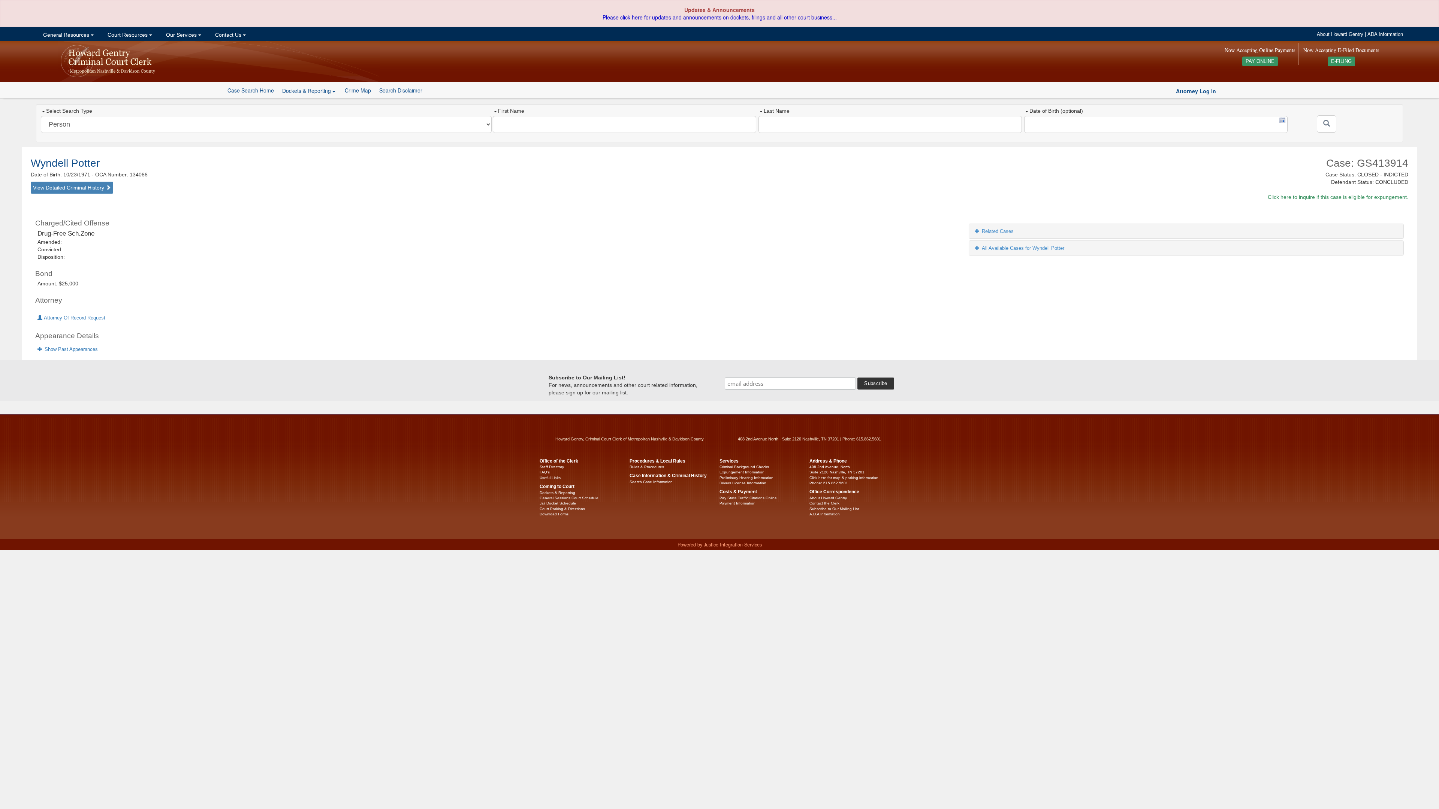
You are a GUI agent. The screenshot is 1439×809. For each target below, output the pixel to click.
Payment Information (737, 503)
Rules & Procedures (647, 467)
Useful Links (550, 478)
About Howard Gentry (1340, 34)
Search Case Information (651, 482)
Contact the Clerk (824, 503)
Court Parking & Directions (562, 509)
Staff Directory (552, 467)
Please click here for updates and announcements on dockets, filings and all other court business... (720, 17)
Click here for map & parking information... (845, 478)
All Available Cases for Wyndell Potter (1023, 248)
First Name (511, 111)
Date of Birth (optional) (1056, 111)
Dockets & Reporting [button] (307, 90)
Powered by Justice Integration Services (720, 544)
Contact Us (228, 35)
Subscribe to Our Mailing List (834, 509)
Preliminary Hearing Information (746, 478)
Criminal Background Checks (744, 467)
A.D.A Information (824, 514)
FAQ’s (545, 472)
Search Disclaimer (400, 90)
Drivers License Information (743, 483)
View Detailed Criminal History (69, 188)
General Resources (66, 35)
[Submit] (1326, 124)
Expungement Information (742, 472)
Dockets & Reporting (557, 493)
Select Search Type (69, 111)
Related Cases (998, 231)
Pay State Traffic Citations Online (748, 498)
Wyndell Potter (65, 163)
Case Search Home (250, 90)
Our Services (181, 35)
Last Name (777, 111)
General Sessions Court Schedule (569, 498)
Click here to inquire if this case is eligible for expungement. (1338, 197)
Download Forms (554, 514)
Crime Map (358, 90)
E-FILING (1341, 61)
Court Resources (127, 35)
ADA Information (1385, 34)
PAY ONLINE (1260, 61)
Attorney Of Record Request (73, 318)
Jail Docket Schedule (558, 503)
